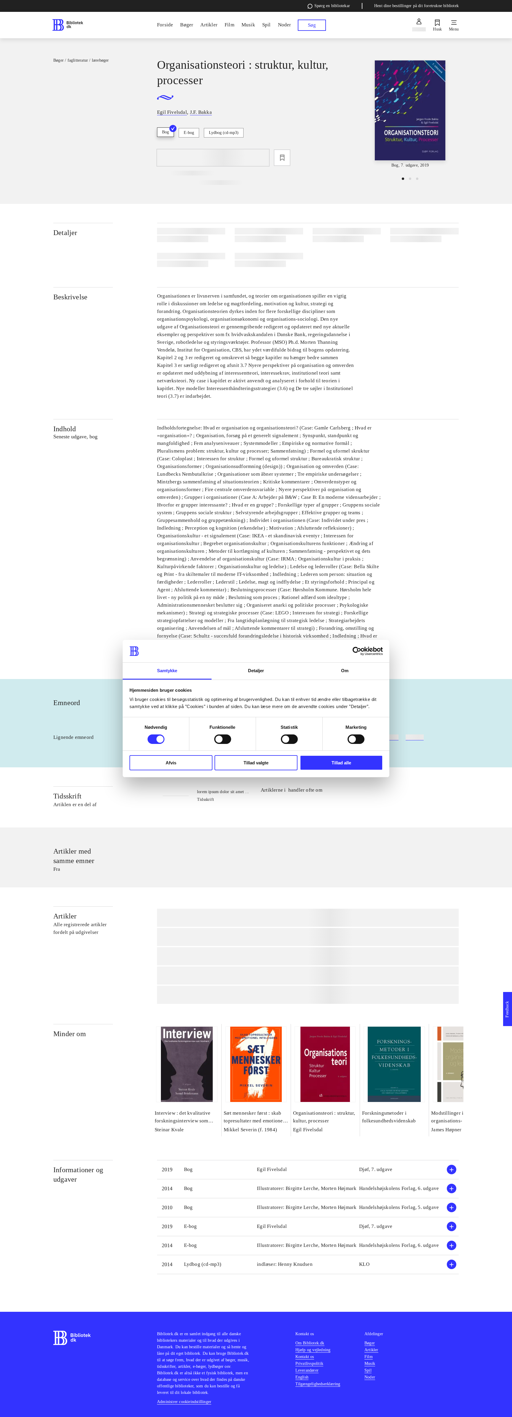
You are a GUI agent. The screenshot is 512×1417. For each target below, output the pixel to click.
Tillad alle (341, 762)
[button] (308, 1169)
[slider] (410, 114)
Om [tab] (344, 670)
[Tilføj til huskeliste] (282, 157)
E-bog (189, 132)
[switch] (222, 739)
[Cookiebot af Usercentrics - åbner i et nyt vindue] (357, 651)
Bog (165, 132)
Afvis (171, 762)
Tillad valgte (256, 762)
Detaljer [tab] (256, 670)
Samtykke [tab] (167, 670)
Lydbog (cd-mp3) (224, 132)
